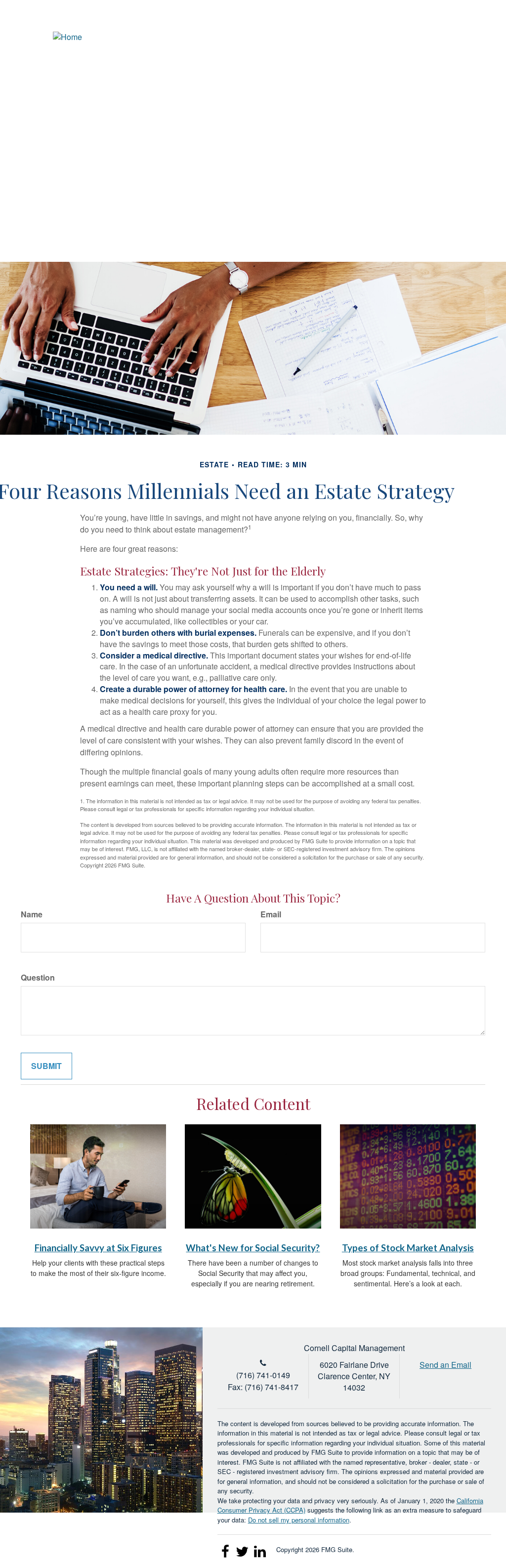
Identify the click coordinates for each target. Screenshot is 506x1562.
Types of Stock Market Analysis (408, 1247)
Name (31, 914)
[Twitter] (429, 37)
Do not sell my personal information (298, 1519)
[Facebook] (466, 37)
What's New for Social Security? (253, 1247)
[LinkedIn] (447, 37)
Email (270, 914)
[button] (315, 71)
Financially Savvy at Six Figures (98, 1247)
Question (38, 977)
